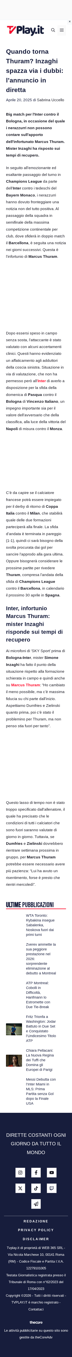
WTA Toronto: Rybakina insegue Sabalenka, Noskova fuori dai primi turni (40, 925)
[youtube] (52, 1172)
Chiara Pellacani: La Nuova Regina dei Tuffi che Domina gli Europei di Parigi (40, 1060)
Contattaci (36, 1309)
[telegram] (36, 1204)
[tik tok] (36, 1188)
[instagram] (20, 1172)
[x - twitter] (20, 1188)
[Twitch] (52, 1188)
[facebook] (36, 1172)
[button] (53, 30)
